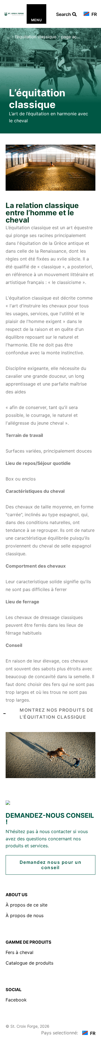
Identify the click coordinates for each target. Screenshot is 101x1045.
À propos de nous (24, 915)
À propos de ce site (26, 905)
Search (66, 14)
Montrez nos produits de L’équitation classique (57, 713)
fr (93, 14)
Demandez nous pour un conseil (51, 864)
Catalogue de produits (29, 963)
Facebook (16, 1000)
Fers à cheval (19, 952)
